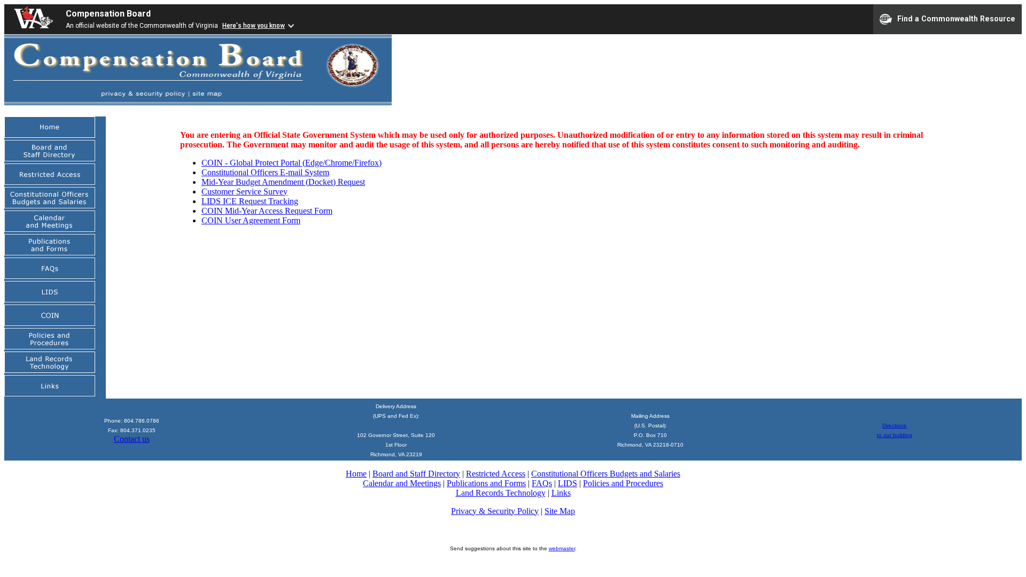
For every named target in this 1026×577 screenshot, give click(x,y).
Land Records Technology (501, 492)
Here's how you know (253, 25)
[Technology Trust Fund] (49, 370)
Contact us (132, 438)
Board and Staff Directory (416, 473)
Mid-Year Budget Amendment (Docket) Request (283, 181)
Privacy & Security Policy (495, 511)
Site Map (560, 511)
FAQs (542, 483)
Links (561, 492)
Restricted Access (495, 473)
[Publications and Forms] (49, 252)
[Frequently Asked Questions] (49, 275)
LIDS (567, 483)
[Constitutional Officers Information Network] (49, 323)
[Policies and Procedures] (49, 346)
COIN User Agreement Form (250, 220)
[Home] (49, 134)
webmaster (562, 548)
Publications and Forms (486, 483)
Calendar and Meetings (402, 483)
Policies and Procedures (623, 483)
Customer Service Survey (244, 191)
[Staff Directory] (49, 158)
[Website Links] (49, 393)
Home (356, 473)
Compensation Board (108, 14)
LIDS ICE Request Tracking (249, 201)
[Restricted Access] (49, 181)
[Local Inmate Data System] (49, 299)
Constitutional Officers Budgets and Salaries (605, 473)
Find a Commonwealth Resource (956, 18)
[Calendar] (49, 228)
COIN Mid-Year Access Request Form (266, 210)
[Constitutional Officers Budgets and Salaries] (49, 205)
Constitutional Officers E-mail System (265, 172)
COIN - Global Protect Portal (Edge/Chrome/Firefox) (291, 162)
